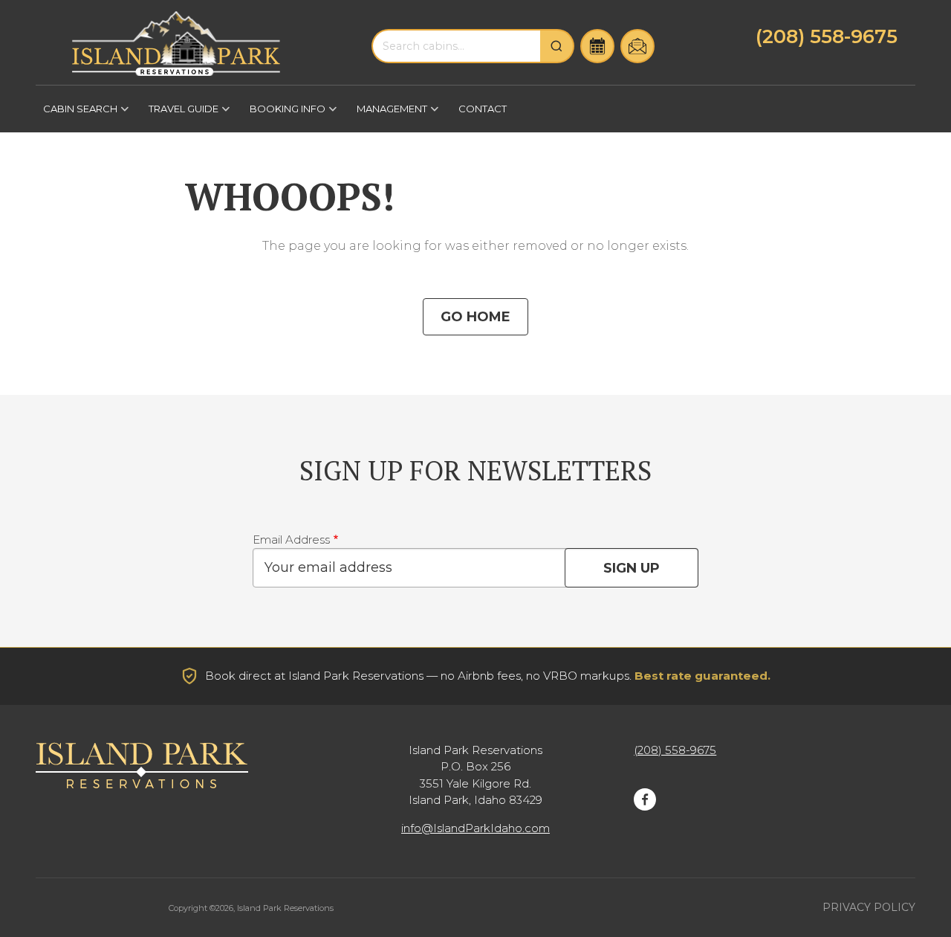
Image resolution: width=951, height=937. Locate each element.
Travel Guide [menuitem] (179, 114)
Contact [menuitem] (482, 109)
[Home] (176, 43)
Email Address (291, 539)
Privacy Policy (868, 907)
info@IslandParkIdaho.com (475, 828)
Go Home (475, 317)
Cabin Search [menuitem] (76, 114)
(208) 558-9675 (827, 36)
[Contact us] (637, 46)
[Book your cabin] (597, 46)
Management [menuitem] (388, 114)
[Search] (557, 46)
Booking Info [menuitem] (283, 114)
